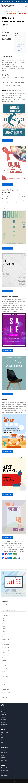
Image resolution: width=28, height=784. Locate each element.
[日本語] (17, 14)
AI (2, 623)
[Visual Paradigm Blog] (7, 6)
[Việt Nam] (22, 14)
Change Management (7, 634)
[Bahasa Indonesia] (15, 14)
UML (3, 687)
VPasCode (4, 697)
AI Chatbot (4, 626)
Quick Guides (5, 676)
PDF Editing (4, 671)
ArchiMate (4, 628)
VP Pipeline (4, 695)
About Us (3, 714)
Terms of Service (5, 768)
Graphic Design (7, 25)
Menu (25, 6)
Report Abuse (4, 775)
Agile (3, 618)
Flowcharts (4, 740)
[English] (9, 14)
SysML (3, 679)
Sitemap (3, 757)
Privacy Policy (4, 770)
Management (5, 658)
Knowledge (4, 752)
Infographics (5, 655)
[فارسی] (11, 14)
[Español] (10, 14)
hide (17, 35)
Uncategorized (5, 689)
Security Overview (5, 773)
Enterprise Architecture (7, 642)
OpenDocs (4, 668)
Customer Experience (7, 639)
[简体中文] (24, 14)
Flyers (2, 737)
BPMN (3, 631)
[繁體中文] (25, 14)
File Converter (5, 644)
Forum (3, 722)
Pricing (3, 750)
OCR (3, 663)
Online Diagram (5, 666)
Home (3, 11)
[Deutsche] (7, 14)
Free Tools (4, 760)
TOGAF (3, 684)
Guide (3, 652)
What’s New (4, 717)
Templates (4, 681)
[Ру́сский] (21, 14)
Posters (4, 673)
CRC (3, 636)
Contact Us (4, 724)
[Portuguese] (20, 14)
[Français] (13, 14)
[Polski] (18, 14)
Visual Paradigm (6, 692)
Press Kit (3, 719)
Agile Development (6, 621)
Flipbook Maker (5, 647)
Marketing (4, 660)
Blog (2, 755)
